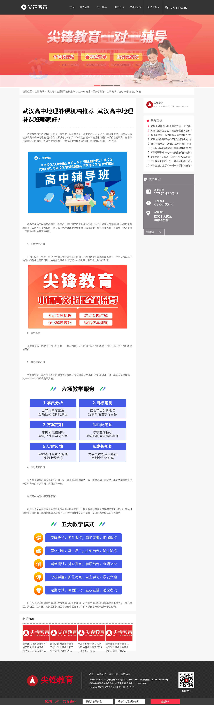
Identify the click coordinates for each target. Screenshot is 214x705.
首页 (71, 7)
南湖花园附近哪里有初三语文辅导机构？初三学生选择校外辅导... (62, 647)
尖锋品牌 (84, 7)
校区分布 (113, 674)
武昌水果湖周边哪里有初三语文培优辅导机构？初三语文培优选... (34, 647)
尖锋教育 (57, 679)
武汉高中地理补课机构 (76, 141)
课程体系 (125, 674)
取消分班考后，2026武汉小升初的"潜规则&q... (175, 144)
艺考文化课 (136, 7)
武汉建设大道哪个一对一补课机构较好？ (172, 165)
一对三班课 (118, 7)
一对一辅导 (101, 7)
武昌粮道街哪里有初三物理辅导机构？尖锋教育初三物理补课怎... (117, 647)
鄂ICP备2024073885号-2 (127, 679)
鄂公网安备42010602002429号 (154, 679)
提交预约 (165, 701)
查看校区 (150, 232)
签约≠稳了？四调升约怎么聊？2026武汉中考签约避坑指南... (182, 157)
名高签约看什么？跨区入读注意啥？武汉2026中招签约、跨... (90, 647)
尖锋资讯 (39, 91)
